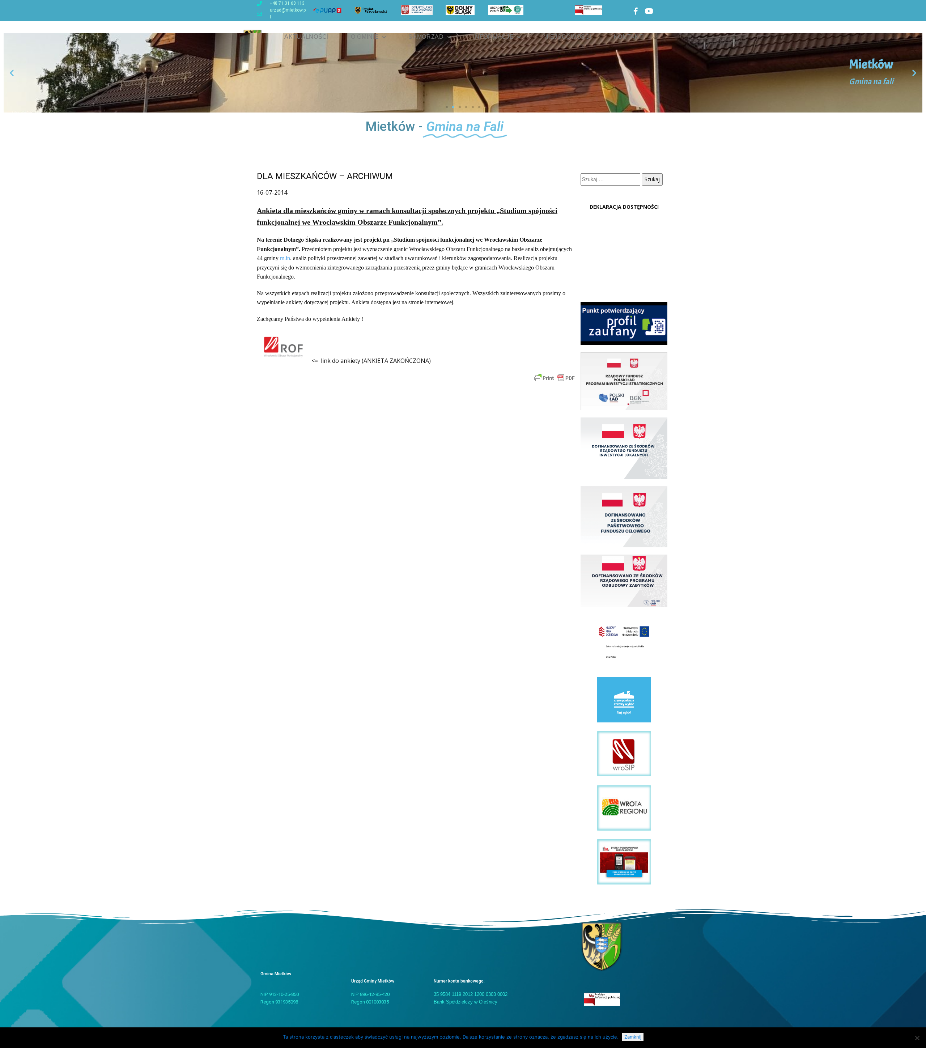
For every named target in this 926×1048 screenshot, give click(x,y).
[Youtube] (649, 11)
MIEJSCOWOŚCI (567, 37)
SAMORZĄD (426, 37)
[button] (11, 72)
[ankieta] (283, 361)
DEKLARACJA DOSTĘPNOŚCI (624, 206)
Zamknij (632, 1037)
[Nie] (917, 1037)
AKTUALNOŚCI (306, 37)
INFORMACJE (493, 37)
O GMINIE (365, 37)
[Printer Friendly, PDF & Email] (554, 377)
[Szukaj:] (611, 179)
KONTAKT (628, 37)
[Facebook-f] (635, 11)
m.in (285, 258)
